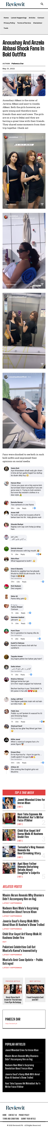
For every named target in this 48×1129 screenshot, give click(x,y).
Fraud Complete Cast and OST (35, 998)
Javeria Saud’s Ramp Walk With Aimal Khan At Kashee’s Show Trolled (23, 923)
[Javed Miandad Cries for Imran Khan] (9, 803)
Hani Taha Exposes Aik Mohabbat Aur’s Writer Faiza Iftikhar (31, 817)
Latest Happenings (12, 903)
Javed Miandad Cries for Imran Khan (31, 801)
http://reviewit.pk (11, 1023)
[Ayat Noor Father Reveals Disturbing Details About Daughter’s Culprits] (9, 868)
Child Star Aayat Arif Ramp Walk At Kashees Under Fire (30, 833)
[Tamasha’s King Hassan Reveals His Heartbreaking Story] (9, 851)
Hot (20, 807)
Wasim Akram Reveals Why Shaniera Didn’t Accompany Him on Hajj (23, 897)
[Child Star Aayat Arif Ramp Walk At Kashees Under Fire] (9, 835)
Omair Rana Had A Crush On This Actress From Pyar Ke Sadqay (13, 999)
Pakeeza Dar (18, 63)
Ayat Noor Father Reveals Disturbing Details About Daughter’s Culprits (29, 868)
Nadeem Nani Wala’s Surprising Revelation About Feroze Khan (21, 910)
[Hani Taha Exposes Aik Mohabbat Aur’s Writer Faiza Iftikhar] (9, 818)
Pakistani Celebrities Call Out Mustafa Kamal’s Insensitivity (20, 948)
